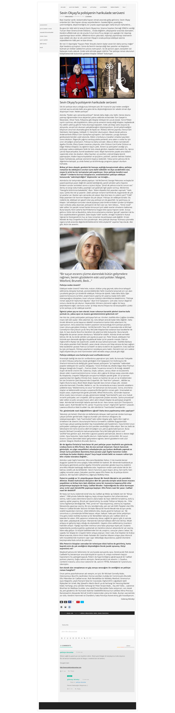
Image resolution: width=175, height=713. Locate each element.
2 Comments (88, 16)
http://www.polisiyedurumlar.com (70, 667)
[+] (90, 638)
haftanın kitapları (115, 7)
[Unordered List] (76, 638)
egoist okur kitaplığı (74, 7)
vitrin (72, 613)
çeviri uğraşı (93, 7)
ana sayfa (63, 7)
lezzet (124, 7)
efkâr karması (43, 43)
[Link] (84, 638)
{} (87, 638)
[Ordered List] (73, 638)
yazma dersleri (43, 25)
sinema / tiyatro (43, 36)
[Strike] (70, 638)
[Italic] (64, 638)
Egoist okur (48, 13)
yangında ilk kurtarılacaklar (46, 32)
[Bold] (61, 638)
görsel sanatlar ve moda (46, 28)
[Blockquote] (78, 638)
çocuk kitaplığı (103, 7)
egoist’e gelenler (44, 40)
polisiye (95, 613)
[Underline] (67, 638)
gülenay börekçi (69, 16)
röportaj (84, 7)
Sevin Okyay (105, 613)
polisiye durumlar (67, 652)
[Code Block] (81, 638)
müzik (41, 47)
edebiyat (82, 613)
